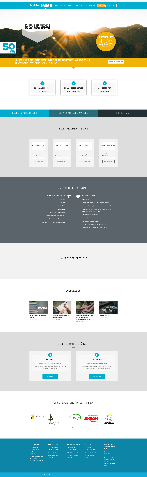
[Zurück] (31, 309)
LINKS (31, 452)
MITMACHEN (97, 360)
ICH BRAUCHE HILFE (42, 88)
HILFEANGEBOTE (34, 450)
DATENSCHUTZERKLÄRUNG (37, 460)
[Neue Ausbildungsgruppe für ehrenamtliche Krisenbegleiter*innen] (85, 307)
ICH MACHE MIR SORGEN (73, 88)
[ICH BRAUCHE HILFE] (42, 83)
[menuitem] (57, 5)
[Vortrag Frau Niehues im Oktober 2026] (62, 307)
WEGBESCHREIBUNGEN (36, 456)
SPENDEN (50, 360)
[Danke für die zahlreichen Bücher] (38, 307)
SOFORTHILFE (33, 447)
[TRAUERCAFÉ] (108, 307)
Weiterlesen (33, 319)
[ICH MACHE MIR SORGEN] (74, 83)
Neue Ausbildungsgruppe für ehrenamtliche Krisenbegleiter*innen (84, 317)
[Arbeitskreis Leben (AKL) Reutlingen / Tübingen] (40, 5)
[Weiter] (115, 309)
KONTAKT (32, 454)
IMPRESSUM (33, 458)
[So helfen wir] (105, 83)
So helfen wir (104, 88)
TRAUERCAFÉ (104, 315)
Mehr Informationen (38, 161)
